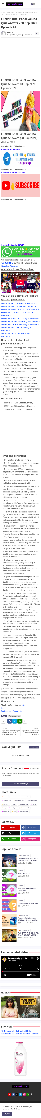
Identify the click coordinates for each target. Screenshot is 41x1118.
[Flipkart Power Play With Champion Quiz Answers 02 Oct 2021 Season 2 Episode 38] (9, 860)
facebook (32, 827)
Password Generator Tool (28, 903)
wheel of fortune (24, 811)
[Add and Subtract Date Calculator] (9, 890)
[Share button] (24, 721)
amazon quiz (15, 796)
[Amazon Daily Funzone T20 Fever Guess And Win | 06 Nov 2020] (9, 920)
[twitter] (16, 1094)
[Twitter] (14, 721)
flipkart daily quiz (12, 12)
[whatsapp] (27, 1094)
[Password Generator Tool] (9, 905)
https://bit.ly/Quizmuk (9, 266)
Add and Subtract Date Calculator (27, 889)
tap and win (6, 811)
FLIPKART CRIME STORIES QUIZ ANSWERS (20, 325)
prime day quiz (24, 804)
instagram (32, 839)
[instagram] (24, 1094)
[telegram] (20, 1094)
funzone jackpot (32, 800)
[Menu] (3, 4)
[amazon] (31, 1094)
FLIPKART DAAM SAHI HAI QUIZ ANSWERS (20, 309)
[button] (33, 4)
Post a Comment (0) (20, 784)
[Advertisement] (20, 58)
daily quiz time (7, 800)
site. (23, 705)
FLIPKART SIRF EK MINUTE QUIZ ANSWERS (20, 322)
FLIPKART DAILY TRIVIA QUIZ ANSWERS (19, 303)
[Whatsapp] (19, 721)
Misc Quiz (6, 804)
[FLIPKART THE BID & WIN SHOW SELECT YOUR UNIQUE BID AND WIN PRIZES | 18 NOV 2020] (9, 935)
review (34, 804)
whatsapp (12, 839)
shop (4, 808)
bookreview (26, 796)
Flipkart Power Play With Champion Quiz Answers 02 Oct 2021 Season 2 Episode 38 (28, 859)
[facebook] (13, 1094)
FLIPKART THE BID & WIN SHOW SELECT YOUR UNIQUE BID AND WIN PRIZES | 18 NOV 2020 (28, 934)
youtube (12, 827)
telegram (32, 833)
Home (3, 12)
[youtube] (9, 1094)
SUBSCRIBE (7, 263)
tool (14, 811)
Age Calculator (24, 873)
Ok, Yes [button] (7, 1114)
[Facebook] (9, 721)
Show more (34, 747)
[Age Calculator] (9, 875)
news (14, 804)
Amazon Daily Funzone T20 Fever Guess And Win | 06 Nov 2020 (28, 919)
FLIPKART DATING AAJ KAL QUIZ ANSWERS (20, 319)
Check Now (15, 1109)
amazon (5, 796)
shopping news (14, 808)
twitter (12, 833)
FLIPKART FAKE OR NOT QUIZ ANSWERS (19, 306)
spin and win (25, 808)
